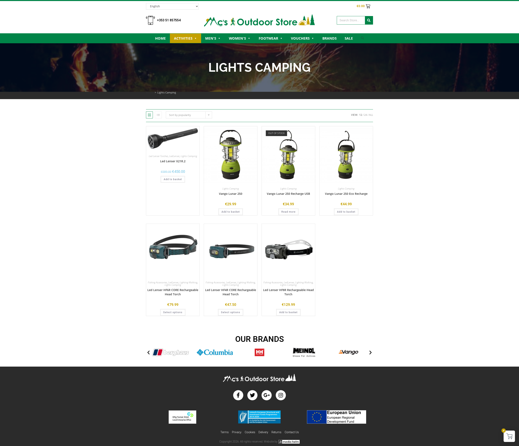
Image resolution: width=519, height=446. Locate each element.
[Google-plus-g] (267, 395)
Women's (237, 38)
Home (160, 38)
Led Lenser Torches (158, 156)
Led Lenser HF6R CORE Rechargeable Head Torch (172, 292)
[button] (148, 352)
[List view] (158, 115)
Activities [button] (183, 38)
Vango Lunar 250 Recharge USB (288, 194)
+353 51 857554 (169, 20)
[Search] (369, 20)
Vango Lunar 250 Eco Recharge (346, 194)
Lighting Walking (188, 282)
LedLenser (174, 156)
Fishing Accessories (157, 282)
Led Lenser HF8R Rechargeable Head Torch (288, 292)
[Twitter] (252, 395)
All (371, 115)
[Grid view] (149, 115)
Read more (288, 211)
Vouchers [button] (300, 38)
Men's (210, 38)
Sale (349, 38)
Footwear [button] (268, 38)
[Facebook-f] (238, 395)
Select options (172, 312)
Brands (329, 38)
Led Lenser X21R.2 (173, 161)
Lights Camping (189, 156)
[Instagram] (281, 395)
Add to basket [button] (173, 179)
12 (360, 115)
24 (365, 115)
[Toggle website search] (362, 39)
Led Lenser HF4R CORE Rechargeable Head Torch (230, 292)
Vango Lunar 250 (230, 194)
